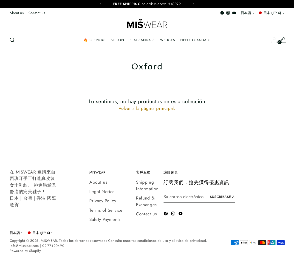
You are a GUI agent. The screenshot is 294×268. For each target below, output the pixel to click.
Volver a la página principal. (147, 108)
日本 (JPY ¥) (272, 12)
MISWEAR (49, 240)
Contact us (146, 214)
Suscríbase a (222, 196)
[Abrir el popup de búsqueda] (12, 40)
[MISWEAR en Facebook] (222, 13)
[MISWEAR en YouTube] (234, 13)
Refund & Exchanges (146, 201)
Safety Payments (105, 219)
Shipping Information (147, 185)
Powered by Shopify (25, 250)
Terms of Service (106, 210)
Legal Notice (102, 191)
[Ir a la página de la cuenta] (272, 40)
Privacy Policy (102, 201)
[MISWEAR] (147, 24)
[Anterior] (101, 4)
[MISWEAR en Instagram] (228, 13)
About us (98, 182)
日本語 (246, 12)
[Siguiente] (193, 4)
